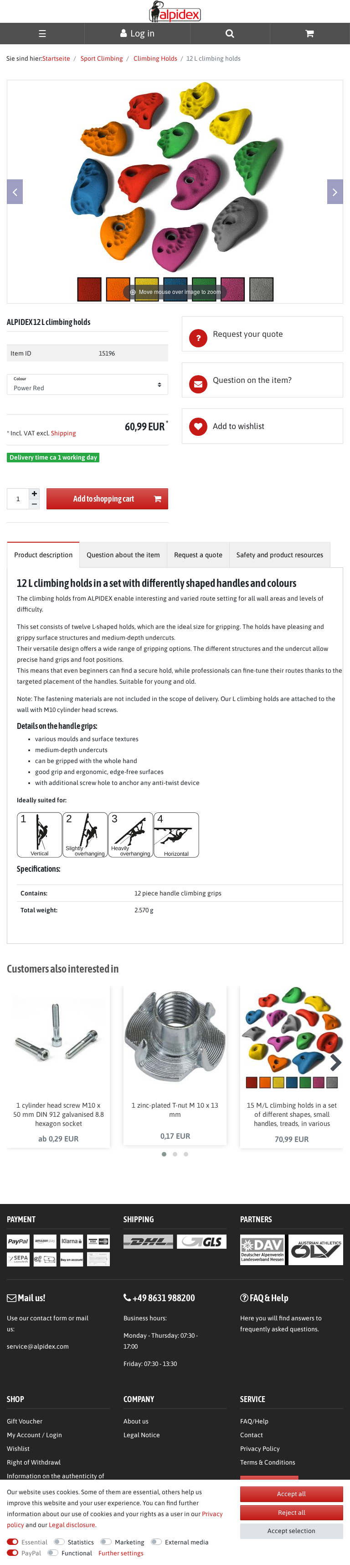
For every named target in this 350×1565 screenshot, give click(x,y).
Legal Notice (142, 1435)
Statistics (81, 1542)
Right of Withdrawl (34, 1462)
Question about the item (123, 555)
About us (136, 1421)
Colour (20, 379)
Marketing (129, 1542)
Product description (43, 555)
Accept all (291, 1493)
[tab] (262, 334)
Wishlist (18, 1448)
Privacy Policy (260, 1448)
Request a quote (198, 555)
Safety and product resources (280, 555)
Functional (77, 1553)
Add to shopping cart (103, 498)
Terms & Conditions (267, 1462)
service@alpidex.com (38, 1346)
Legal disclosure (72, 1524)
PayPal (31, 1553)
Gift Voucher (24, 1421)
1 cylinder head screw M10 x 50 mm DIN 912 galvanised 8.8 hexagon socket (58, 1114)
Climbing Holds (154, 58)
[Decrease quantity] (34, 504)
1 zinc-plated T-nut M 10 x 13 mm (175, 1109)
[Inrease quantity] (34, 493)
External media (187, 1542)
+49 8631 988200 (164, 1297)
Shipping (63, 433)
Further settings (121, 1553)
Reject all (291, 1512)
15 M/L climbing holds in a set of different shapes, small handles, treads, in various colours (292, 1115)
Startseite (56, 58)
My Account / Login (34, 1435)
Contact (251, 1435)
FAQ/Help (254, 1421)
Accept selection (291, 1530)
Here (247, 1318)
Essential (34, 1542)
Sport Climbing (101, 58)
